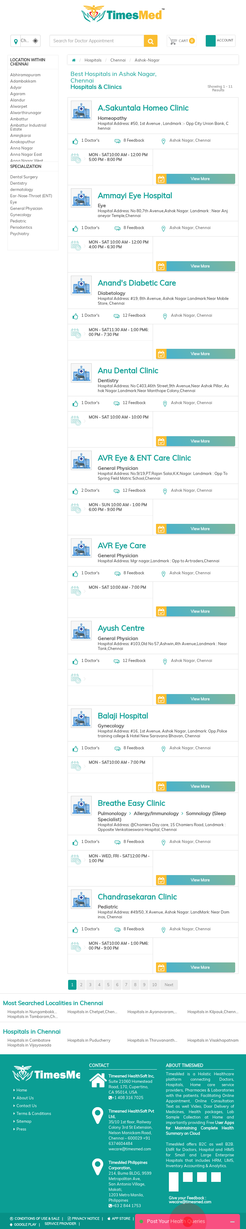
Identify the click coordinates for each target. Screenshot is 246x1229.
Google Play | (27, 1224)
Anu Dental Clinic (128, 370)
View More (200, 178)
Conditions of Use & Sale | (39, 1218)
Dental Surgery (24, 176)
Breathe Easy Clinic (131, 803)
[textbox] (97, 41)
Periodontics (21, 227)
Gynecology (20, 214)
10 (154, 984)
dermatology (21, 189)
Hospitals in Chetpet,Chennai (93, 1011)
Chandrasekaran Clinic (137, 896)
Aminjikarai (20, 135)
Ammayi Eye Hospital (135, 195)
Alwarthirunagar (25, 112)
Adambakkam (23, 81)
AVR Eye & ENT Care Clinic (144, 457)
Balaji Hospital (123, 715)
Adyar (16, 87)
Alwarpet (18, 106)
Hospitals (93, 60)
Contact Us (26, 1105)
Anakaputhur (22, 141)
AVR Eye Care (122, 545)
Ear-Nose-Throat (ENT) (31, 195)
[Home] (73, 60)
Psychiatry (19, 233)
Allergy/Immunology (156, 813)
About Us (25, 1097)
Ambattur (19, 118)
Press (21, 1129)
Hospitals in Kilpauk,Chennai (213, 1011)
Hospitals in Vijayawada (29, 1045)
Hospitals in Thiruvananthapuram (153, 1040)
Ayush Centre (121, 628)
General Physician (26, 208)
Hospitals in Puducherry (89, 1040)
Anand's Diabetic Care (137, 282)
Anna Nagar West (26, 160)
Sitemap (24, 1121)
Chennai (118, 60)
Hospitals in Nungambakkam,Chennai (33, 1011)
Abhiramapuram (25, 74)
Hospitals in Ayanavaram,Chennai (153, 1011)
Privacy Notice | (87, 1218)
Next (169, 984)
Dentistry (18, 183)
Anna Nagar (21, 148)
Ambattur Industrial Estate (28, 127)
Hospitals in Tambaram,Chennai (33, 1016)
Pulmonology (112, 813)
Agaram (17, 93)
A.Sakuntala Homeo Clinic (143, 107)
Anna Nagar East (26, 154)
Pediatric (18, 221)
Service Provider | (62, 1223)
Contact (99, 1065)
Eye (13, 202)
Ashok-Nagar (147, 60)
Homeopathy (112, 118)
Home (21, 1090)
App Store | (123, 1218)
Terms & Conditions (33, 1113)
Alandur (17, 100)
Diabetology (111, 293)
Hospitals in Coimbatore (29, 1040)
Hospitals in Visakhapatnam (213, 1040)
